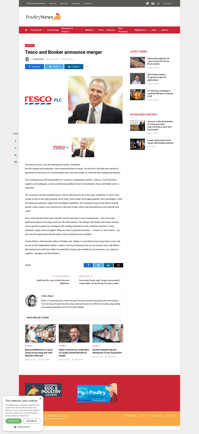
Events (165, 30)
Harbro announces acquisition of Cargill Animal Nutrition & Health (74, 352)
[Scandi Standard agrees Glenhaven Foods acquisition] (107, 333)
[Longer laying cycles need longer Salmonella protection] (137, 144)
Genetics (110, 30)
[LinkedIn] (15, 155)
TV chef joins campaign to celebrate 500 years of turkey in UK (160, 93)
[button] (23, 427)
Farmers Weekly (130, 416)
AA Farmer (143, 416)
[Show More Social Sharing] (86, 66)
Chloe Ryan (38, 59)
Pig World (170, 416)
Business (29, 45)
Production (36, 30)
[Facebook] (15, 141)
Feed (100, 30)
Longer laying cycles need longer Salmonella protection (160, 141)
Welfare (89, 30)
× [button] (40, 399)
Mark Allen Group (54, 416)
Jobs (153, 30)
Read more (24, 416)
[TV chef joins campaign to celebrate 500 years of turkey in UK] (137, 94)
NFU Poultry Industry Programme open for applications (156, 77)
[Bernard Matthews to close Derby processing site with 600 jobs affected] (40, 333)
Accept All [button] (14, 421)
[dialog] (23, 413)
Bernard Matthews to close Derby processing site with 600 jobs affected (39, 352)
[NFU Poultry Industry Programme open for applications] (137, 78)
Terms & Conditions (57, 419)
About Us (53, 3)
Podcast (167, 3)
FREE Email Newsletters (36, 3)
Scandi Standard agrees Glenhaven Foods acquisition (107, 351)
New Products (123, 30)
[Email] (15, 161)
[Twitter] (15, 148)
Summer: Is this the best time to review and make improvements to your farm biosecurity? (160, 125)
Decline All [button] (31, 421)
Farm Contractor (157, 416)
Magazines (140, 30)
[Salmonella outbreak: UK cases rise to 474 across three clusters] (137, 62)
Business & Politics (67, 30)
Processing (53, 30)
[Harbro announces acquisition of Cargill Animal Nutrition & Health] (74, 333)
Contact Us (87, 3)
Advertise (64, 3)
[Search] (158, 3)
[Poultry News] (43, 17)
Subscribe (75, 3)
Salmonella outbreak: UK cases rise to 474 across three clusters (158, 61)
